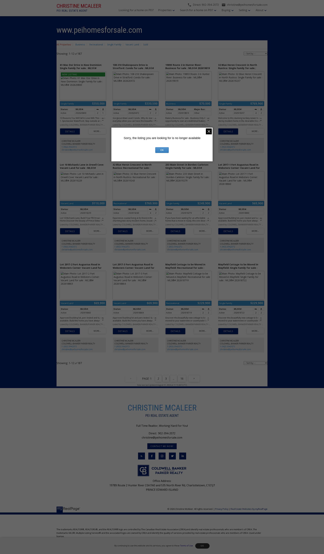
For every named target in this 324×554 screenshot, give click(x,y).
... (173, 378)
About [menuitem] (259, 10)
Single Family (114, 44)
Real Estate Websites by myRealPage (249, 508)
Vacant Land (132, 44)
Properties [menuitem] (165, 10)
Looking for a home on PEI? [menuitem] (136, 10)
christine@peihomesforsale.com (77, 149)
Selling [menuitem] (243, 10)
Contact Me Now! (162, 446)
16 (181, 378)
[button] (162, 446)
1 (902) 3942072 (69, 147)
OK (202, 546)
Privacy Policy (221, 508)
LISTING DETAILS (70, 131)
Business (80, 44)
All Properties (64, 44)
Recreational (96, 44)
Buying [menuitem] (226, 10)
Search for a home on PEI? (196, 10)
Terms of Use (186, 545)
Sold (145, 44)
